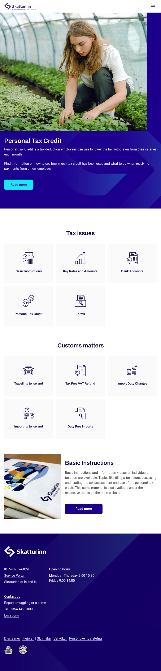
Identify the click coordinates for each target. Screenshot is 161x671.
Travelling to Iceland (28, 383)
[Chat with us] (144, 654)
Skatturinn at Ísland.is (20, 582)
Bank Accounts (132, 271)
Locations (11, 615)
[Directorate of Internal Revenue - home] (21, 6)
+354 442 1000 (21, 609)
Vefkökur (60, 638)
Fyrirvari (28, 638)
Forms (80, 314)
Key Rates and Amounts (80, 271)
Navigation (153, 7)
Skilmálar (44, 638)
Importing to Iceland (28, 426)
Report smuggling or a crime (25, 603)
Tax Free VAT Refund (80, 383)
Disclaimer (12, 638)
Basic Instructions (29, 271)
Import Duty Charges (132, 383)
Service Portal (14, 576)
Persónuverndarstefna (85, 638)
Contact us (12, 596)
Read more (18, 185)
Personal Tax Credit (29, 314)
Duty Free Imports (80, 426)
